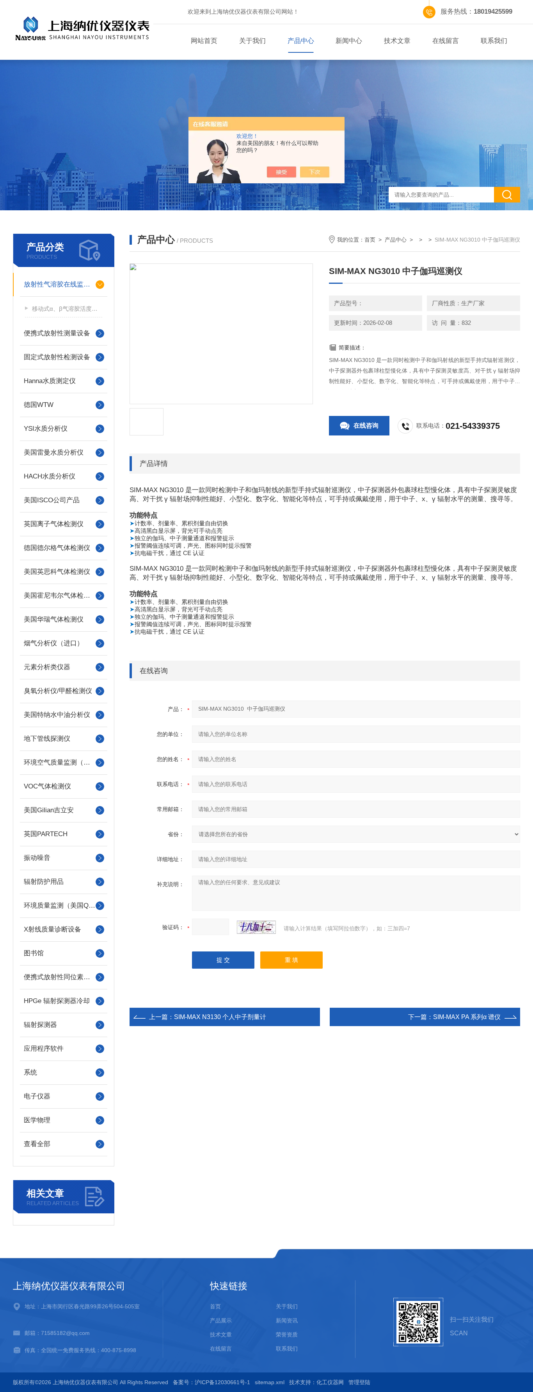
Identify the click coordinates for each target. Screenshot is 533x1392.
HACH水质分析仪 (49, 476)
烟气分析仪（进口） (54, 643)
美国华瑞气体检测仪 (54, 619)
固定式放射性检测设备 (57, 357)
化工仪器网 (330, 1382)
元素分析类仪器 (47, 667)
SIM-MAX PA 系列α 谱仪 (467, 1017)
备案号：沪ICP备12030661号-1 (211, 1382)
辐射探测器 (40, 1024)
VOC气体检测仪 (47, 786)
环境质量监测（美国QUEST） (63, 905)
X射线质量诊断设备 (52, 929)
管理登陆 (359, 1382)
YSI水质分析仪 (46, 428)
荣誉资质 (287, 1334)
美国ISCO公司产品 (52, 500)
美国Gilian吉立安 (49, 810)
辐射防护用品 (44, 881)
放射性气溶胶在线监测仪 (60, 284)
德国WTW (38, 404)
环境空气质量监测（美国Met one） (63, 762)
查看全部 (37, 1144)
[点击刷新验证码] (256, 927)
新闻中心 (349, 41)
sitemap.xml (269, 1382)
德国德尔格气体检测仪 (57, 548)
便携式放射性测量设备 (57, 333)
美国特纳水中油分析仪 (57, 714)
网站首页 (204, 41)
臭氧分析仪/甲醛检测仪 (58, 691)
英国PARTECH (46, 834)
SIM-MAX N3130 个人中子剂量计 (220, 1017)
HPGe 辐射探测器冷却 (57, 1001)
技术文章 (397, 41)
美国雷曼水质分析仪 (54, 452)
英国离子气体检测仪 (54, 524)
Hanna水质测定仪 (50, 381)
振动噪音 (37, 858)
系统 (30, 1072)
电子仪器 (37, 1096)
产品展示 (221, 1320)
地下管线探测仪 (47, 738)
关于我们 (252, 41)
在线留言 (445, 41)
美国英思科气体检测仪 (57, 571)
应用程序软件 (44, 1048)
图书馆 (34, 953)
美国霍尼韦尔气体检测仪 (60, 595)
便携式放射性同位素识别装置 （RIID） (63, 977)
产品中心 (301, 41)
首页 (369, 239)
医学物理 (37, 1120)
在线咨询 (366, 425)
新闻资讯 (287, 1320)
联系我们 (494, 41)
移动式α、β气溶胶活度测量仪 (67, 308)
